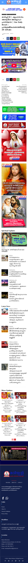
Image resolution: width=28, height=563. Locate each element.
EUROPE (11, 326)
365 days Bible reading (20, 400)
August (3, 247)
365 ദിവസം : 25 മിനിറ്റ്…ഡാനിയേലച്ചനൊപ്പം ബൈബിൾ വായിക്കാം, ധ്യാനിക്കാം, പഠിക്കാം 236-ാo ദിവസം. (21, 431)
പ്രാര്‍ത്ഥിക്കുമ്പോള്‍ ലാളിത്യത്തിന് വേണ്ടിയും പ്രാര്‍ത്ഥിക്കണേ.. (17, 274)
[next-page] (15, 440)
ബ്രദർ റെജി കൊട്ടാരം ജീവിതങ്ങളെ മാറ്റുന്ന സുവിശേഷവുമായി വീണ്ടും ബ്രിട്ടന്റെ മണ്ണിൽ (17, 333)
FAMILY (11, 255)
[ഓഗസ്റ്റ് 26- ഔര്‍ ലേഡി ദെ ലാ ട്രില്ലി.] (14, 239)
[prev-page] (13, 440)
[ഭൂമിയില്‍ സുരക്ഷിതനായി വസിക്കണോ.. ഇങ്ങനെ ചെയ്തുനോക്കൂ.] (4, 283)
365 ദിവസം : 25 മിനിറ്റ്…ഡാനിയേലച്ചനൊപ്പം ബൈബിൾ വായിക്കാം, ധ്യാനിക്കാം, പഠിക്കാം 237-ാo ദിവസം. (21, 407)
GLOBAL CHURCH (13, 364)
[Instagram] (8, 560)
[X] (11, 38)
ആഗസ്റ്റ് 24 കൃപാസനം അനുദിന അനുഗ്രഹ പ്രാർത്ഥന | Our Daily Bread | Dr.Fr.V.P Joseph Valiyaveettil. (7, 430)
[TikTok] (12, 560)
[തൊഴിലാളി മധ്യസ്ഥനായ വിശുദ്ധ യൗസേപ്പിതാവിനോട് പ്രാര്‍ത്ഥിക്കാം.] (4, 295)
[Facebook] (7, 38)
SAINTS (11, 292)
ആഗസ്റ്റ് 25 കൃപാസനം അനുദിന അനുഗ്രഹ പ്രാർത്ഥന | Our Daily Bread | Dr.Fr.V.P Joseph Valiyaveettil (7, 407)
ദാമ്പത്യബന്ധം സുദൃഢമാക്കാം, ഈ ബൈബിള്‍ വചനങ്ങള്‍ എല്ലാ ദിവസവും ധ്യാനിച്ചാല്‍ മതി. (17, 262)
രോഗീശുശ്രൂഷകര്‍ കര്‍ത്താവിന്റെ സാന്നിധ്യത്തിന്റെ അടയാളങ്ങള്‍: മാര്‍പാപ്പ (21, 89)
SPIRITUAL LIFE (13, 280)
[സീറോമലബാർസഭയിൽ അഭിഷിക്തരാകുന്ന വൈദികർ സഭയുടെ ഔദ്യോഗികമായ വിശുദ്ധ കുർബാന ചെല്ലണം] (4, 311)
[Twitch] (15, 560)
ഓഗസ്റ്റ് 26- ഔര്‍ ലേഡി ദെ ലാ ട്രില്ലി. (12, 250)
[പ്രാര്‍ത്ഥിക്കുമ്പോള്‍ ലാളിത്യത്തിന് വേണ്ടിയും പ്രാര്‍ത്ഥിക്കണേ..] (4, 272)
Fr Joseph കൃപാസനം (11, 14)
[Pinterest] (14, 38)
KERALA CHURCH (13, 308)
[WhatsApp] (18, 38)
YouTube (4, 14)
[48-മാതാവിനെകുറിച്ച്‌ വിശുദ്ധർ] (14, 453)
